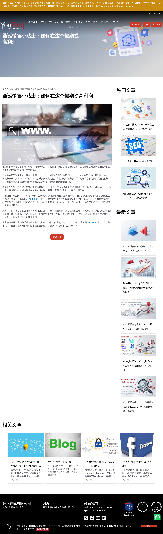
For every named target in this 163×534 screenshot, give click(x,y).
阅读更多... (15, 479)
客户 (87, 21)
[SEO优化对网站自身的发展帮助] (138, 145)
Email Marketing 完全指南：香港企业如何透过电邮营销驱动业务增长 (138, 287)
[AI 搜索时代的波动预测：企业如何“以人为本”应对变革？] (138, 230)
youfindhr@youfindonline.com (117, 6)
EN (160, 13)
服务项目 (32, 21)
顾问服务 (65, 21)
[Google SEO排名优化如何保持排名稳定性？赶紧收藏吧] (138, 178)
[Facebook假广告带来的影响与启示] (137, 444)
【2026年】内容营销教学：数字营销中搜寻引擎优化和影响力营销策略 (26, 466)
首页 (4, 88)
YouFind (33, 198)
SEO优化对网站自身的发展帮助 (138, 161)
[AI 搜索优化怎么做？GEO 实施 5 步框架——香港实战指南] (138, 308)
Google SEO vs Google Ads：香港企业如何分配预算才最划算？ (138, 365)
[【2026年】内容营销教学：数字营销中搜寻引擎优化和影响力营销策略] (26, 444)
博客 (95, 21)
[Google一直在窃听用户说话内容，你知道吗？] (100, 444)
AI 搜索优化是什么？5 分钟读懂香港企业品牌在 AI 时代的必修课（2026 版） (138, 406)
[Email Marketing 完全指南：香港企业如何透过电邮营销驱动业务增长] (138, 267)
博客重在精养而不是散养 (59, 461)
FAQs (115, 21)
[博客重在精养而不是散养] (63, 444)
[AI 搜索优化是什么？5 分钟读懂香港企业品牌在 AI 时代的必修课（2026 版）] (138, 386)
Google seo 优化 (49, 21)
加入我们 (73, 27)
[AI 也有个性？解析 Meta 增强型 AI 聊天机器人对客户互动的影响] (138, 108)
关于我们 (77, 21)
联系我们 (105, 21)
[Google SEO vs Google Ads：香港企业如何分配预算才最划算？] (138, 345)
